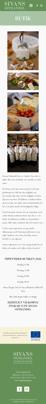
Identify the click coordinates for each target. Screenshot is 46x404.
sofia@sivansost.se (26, 380)
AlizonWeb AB (30, 401)
